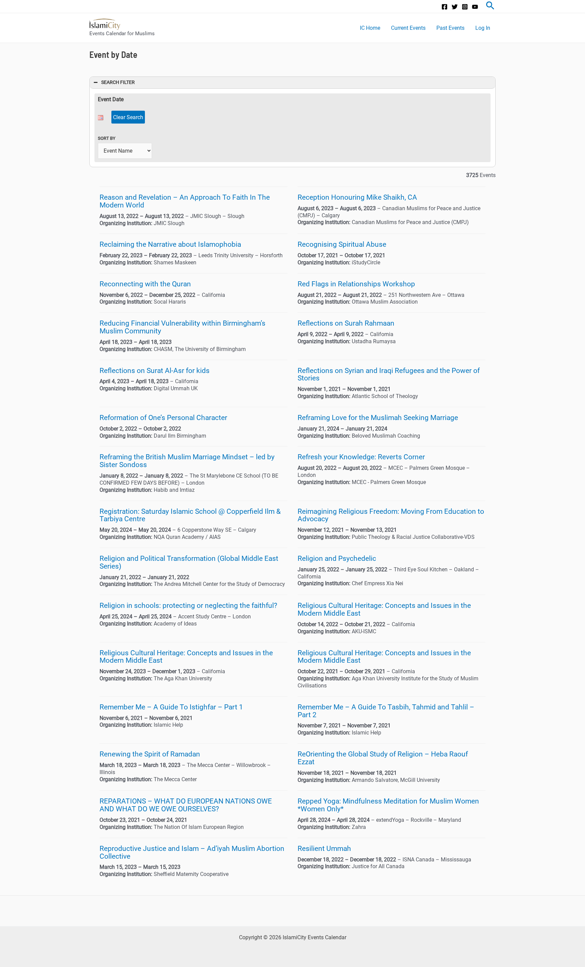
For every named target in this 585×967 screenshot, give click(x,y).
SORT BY (106, 138)
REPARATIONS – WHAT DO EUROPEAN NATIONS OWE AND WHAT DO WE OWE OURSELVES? (186, 805)
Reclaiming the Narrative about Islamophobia (170, 244)
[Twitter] (455, 7)
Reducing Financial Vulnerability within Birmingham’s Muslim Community (182, 327)
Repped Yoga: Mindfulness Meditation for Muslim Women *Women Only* (388, 805)
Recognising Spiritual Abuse (342, 244)
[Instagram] (465, 7)
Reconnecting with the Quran (145, 284)
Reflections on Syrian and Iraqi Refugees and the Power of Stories (389, 374)
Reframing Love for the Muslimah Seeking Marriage (378, 418)
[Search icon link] (490, 6)
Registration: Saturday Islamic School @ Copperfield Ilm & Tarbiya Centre (190, 515)
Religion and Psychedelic (337, 558)
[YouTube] (475, 7)
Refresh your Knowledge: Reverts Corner (361, 457)
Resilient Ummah (324, 848)
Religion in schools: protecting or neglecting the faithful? (188, 605)
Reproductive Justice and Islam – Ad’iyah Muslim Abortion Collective (192, 852)
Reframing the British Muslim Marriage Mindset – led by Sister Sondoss (187, 461)
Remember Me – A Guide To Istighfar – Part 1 (171, 707)
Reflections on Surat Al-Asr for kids (155, 371)
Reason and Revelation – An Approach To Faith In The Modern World (185, 201)
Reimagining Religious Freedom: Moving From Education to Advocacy (391, 515)
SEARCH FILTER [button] (118, 82)
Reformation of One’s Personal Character (163, 418)
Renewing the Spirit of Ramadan (150, 754)
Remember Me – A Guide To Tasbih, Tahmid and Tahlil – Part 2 (386, 711)
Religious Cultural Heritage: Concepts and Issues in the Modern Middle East (384, 609)
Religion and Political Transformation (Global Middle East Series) (189, 562)
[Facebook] (444, 7)
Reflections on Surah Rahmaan (346, 323)
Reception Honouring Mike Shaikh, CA (357, 197)
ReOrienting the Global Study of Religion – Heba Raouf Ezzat (383, 758)
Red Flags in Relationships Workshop (356, 284)
